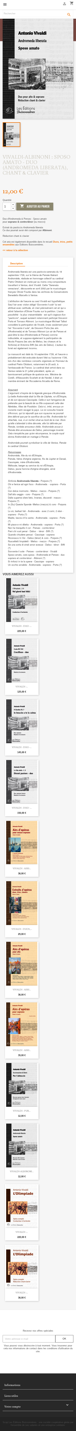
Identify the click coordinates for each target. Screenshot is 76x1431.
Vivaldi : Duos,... (21, 929)
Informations (12, 1385)
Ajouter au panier (34, 206)
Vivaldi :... (22, 686)
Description (16, 263)
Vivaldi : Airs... (22, 868)
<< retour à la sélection (15, 250)
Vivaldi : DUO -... (22, 626)
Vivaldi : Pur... (22, 1110)
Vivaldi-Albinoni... (22, 1171)
